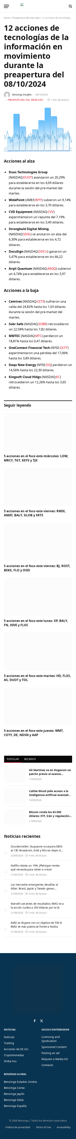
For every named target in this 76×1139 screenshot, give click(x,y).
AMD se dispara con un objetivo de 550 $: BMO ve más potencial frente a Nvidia (36, 924)
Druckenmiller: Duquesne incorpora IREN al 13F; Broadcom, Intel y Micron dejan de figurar (36, 850)
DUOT (27, 177)
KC (58, 377)
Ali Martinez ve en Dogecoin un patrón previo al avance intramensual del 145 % (50, 774)
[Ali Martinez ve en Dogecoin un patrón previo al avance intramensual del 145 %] (15, 775)
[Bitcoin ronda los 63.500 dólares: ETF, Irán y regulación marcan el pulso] (15, 817)
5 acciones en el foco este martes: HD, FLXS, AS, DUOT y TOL (37, 678)
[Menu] (6, 6)
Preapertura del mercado (26, 17)
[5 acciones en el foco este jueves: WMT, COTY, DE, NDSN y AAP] (38, 706)
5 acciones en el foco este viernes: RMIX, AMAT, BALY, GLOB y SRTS (35, 513)
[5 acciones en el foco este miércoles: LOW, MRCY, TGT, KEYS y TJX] (38, 432)
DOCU (42, 251)
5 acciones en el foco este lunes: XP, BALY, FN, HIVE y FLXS (36, 623)
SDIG (27, 234)
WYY (38, 200)
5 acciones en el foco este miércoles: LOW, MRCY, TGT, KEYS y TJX (36, 458)
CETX (40, 301)
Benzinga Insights (22, 94)
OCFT (64, 348)
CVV (51, 212)
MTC (38, 336)
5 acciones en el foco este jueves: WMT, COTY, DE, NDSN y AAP (34, 732)
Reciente (30, 759)
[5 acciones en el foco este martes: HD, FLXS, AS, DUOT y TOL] (38, 651)
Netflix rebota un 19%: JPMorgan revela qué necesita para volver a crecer (35, 867)
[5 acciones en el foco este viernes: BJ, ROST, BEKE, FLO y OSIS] (38, 542)
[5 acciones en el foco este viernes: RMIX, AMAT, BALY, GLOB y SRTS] (38, 487)
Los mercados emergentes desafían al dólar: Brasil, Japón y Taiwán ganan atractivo (34, 888)
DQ (48, 365)
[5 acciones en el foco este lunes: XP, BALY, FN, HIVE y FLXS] (38, 597)
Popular (13, 759)
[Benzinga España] (37, 6)
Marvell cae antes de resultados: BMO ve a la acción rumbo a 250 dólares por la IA (37, 905)
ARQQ (51, 268)
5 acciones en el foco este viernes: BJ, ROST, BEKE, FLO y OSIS (37, 568)
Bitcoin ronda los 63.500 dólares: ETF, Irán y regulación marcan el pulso (49, 816)
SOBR (42, 324)
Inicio (7, 17)
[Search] (70, 6)
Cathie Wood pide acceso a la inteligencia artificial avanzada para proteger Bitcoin (49, 795)
